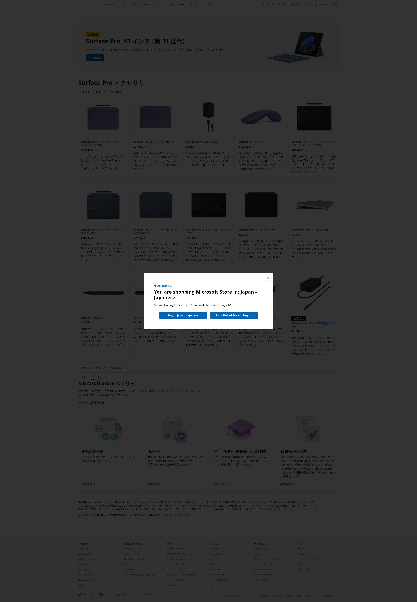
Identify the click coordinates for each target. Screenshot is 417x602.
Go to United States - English (234, 315)
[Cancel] (268, 278)
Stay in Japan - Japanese (182, 315)
